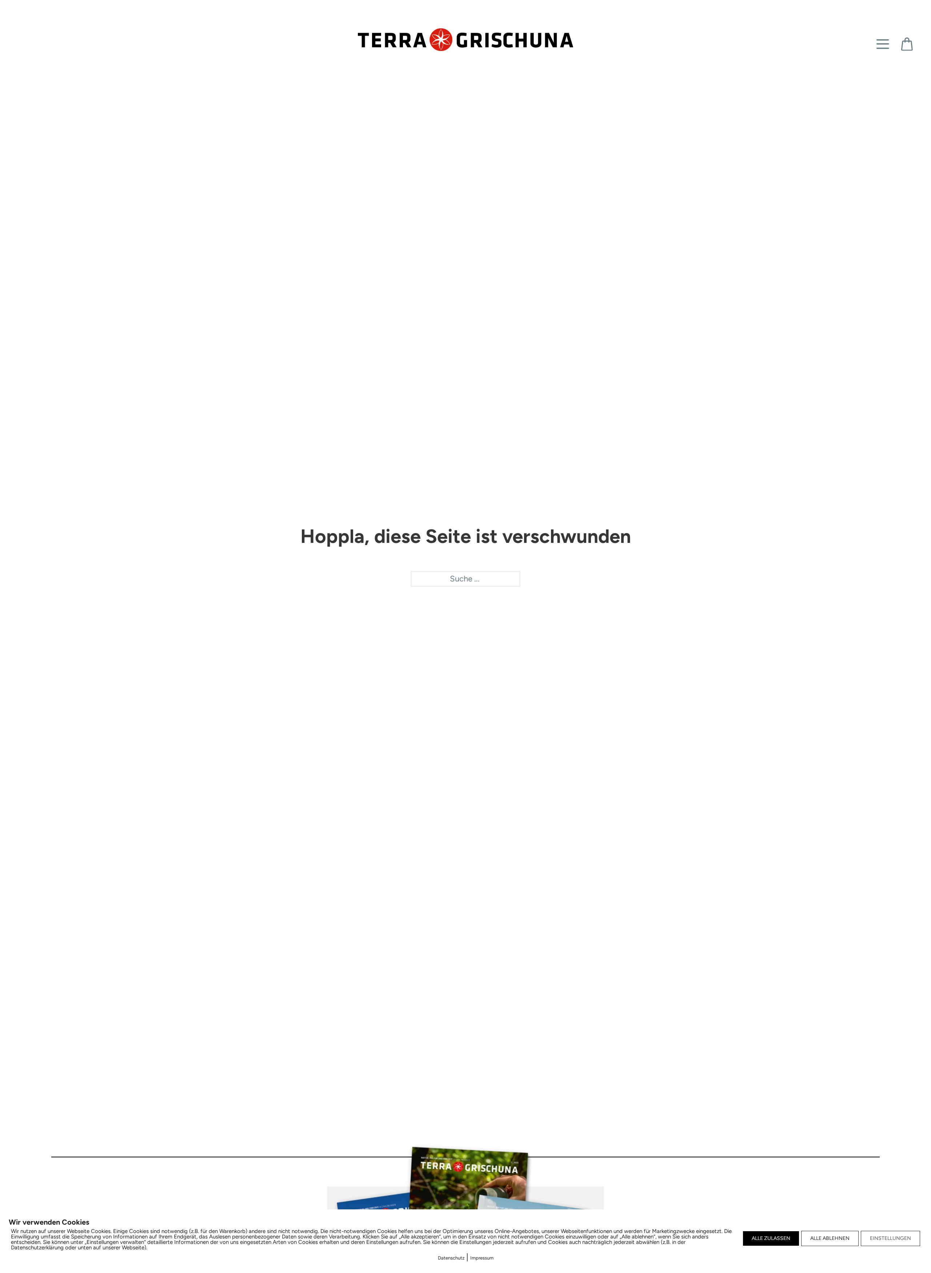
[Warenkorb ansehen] (907, 44)
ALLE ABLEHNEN (830, 1238)
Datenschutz (451, 1258)
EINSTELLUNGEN (890, 1238)
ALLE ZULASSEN (771, 1238)
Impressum (482, 1258)
